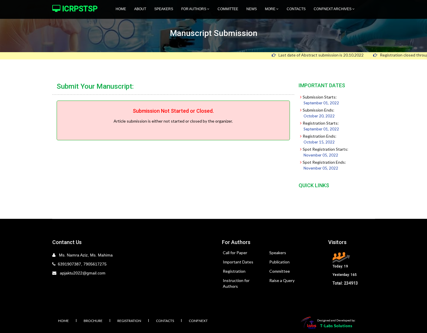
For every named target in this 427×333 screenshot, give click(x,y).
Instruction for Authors (236, 283)
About (140, 9)
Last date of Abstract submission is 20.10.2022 (313, 54)
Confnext (198, 321)
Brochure (93, 321)
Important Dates (238, 261)
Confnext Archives (333, 9)
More (270, 9)
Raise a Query (282, 280)
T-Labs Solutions (336, 325)
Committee (228, 9)
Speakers (163, 9)
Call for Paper (235, 252)
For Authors (194, 9)
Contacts (296, 9)
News (251, 9)
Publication (279, 261)
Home (121, 9)
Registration (234, 271)
